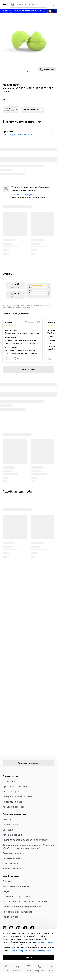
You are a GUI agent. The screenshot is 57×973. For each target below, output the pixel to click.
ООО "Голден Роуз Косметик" (18, 134)
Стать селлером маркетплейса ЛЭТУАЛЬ (25, 901)
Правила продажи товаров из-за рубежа (25, 839)
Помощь (7, 819)
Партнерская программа (16, 896)
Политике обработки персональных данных (31, 950)
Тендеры (7, 891)
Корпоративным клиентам (17, 911)
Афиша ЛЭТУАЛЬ (12, 868)
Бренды (7, 881)
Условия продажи (12, 834)
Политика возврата (13, 853)
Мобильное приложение (16, 886)
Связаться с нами (12, 858)
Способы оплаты (11, 824)
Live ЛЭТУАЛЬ (10, 863)
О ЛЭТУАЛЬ (9, 781)
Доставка (8, 829)
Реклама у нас (10, 916)
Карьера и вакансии (14, 806)
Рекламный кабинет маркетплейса (22, 906)
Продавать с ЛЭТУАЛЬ (15, 786)
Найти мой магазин (13, 801)
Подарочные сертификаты (17, 796)
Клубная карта (11, 791)
